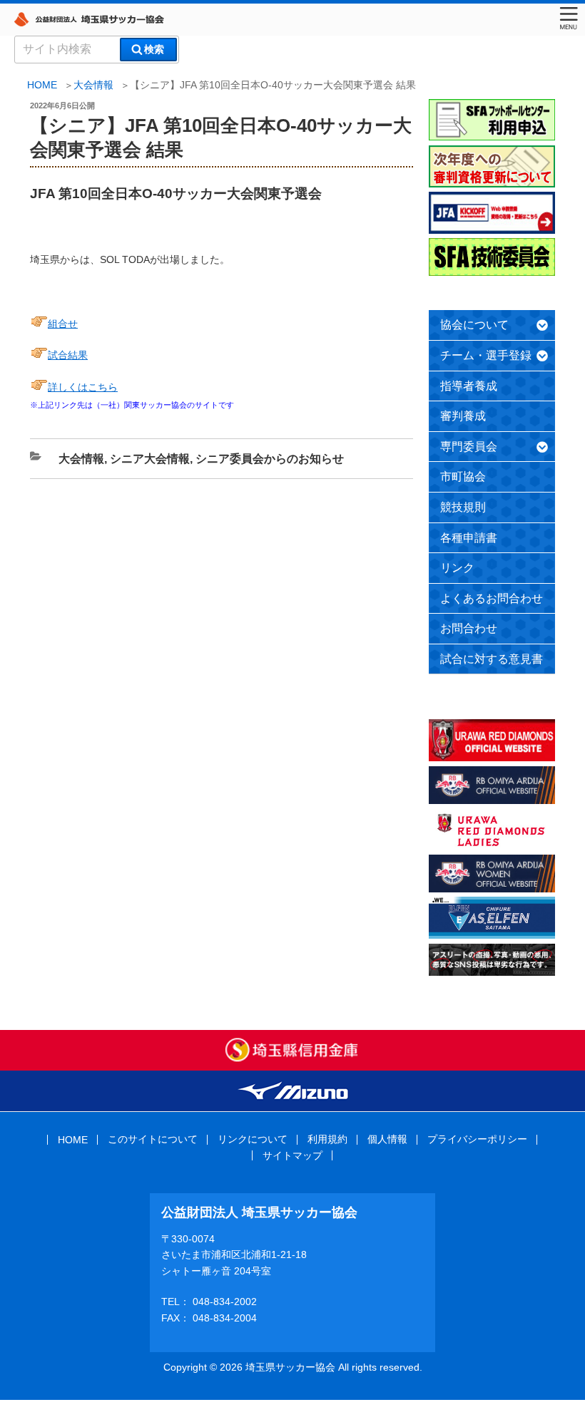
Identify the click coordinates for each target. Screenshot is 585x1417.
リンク (457, 568)
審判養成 (463, 416)
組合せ (63, 323)
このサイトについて (153, 1139)
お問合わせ (468, 628)
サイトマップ (292, 1155)
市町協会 (463, 476)
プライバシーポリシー (477, 1139)
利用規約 (327, 1139)
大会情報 (93, 85)
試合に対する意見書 (491, 659)
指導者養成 (468, 386)
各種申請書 (468, 538)
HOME (73, 1139)
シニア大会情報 (150, 459)
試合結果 (68, 355)
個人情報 (387, 1139)
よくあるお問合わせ (491, 598)
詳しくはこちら (83, 387)
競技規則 (463, 507)
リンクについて (253, 1139)
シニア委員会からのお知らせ (269, 459)
